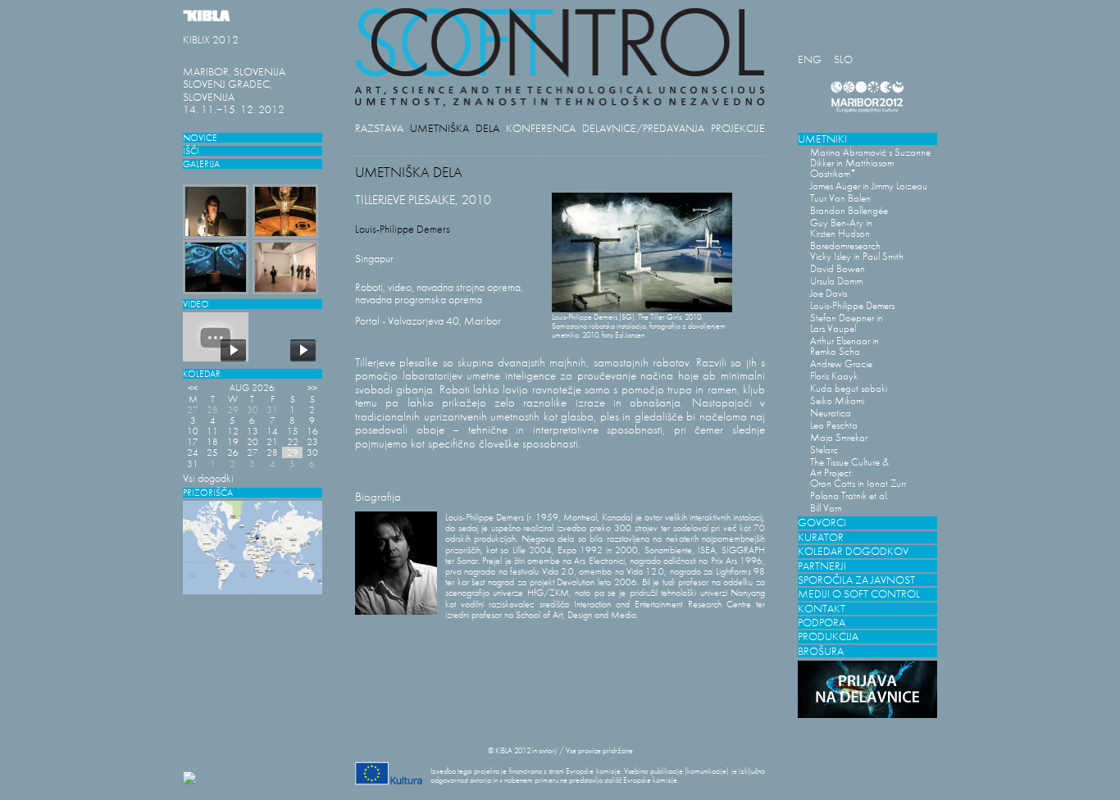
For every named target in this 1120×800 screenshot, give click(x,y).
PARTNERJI (822, 566)
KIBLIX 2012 (211, 40)
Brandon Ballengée (849, 210)
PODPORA (821, 622)
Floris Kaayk (834, 375)
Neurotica (830, 412)
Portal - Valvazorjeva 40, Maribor (428, 321)
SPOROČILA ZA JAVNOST (856, 580)
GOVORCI (822, 522)
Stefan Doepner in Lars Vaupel (846, 323)
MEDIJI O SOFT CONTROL (859, 594)
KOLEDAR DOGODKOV (853, 551)
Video (196, 304)
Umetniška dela (454, 128)
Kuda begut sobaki (848, 388)
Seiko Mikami (837, 400)
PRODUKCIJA (828, 636)
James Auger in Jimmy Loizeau (868, 185)
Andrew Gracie (841, 363)
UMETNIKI (822, 139)
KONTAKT (821, 608)
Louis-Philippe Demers (852, 305)
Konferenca (541, 128)
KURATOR (821, 537)
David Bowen (837, 268)
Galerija (201, 163)
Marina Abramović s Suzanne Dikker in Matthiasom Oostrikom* (870, 163)
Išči (191, 150)
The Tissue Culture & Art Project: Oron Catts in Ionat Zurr (858, 473)
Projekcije (738, 128)
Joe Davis (828, 293)
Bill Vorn (826, 507)
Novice (200, 137)
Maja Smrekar (838, 437)
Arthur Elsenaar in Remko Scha (844, 346)
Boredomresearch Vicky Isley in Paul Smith (857, 250)
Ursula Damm (836, 280)
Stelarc (824, 449)
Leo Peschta (834, 425)
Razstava (379, 128)
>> (312, 387)
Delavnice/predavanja (643, 128)
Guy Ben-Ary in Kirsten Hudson (841, 228)
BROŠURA (821, 651)
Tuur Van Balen (840, 198)
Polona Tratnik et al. (849, 495)
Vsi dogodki (208, 478)
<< (193, 387)
